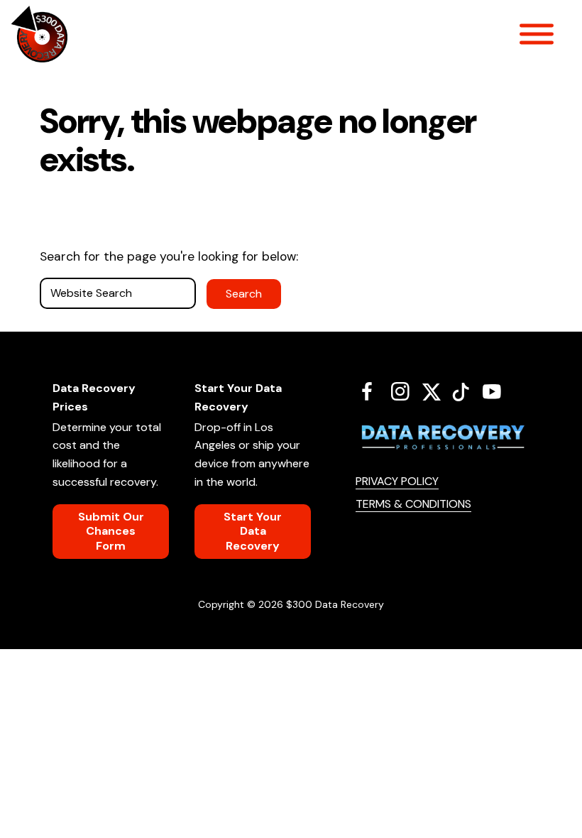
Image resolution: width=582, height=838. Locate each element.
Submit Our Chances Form (111, 531)
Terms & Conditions (413, 503)
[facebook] (372, 391)
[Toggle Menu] (537, 34)
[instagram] (405, 391)
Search (244, 293)
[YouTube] (497, 391)
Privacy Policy (397, 481)
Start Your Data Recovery (253, 531)
